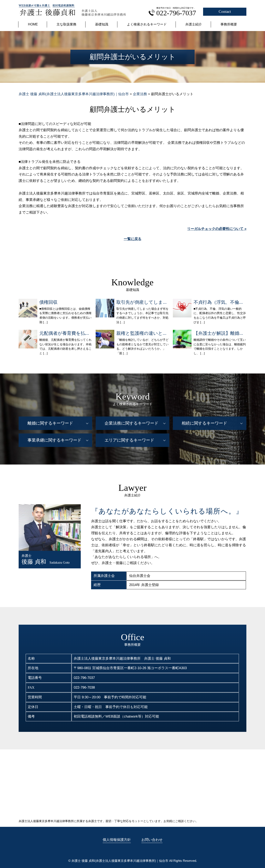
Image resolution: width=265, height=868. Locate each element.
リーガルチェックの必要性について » (216, 229)
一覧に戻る (132, 239)
